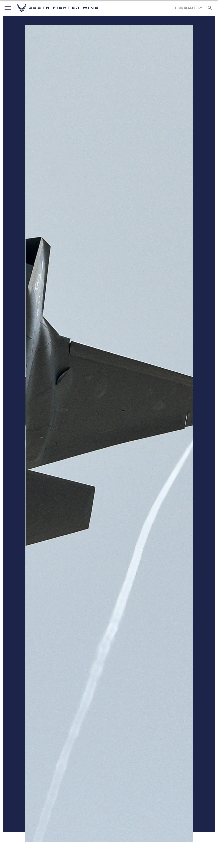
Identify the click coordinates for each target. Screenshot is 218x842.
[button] (7, 8)
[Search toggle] (210, 8)
